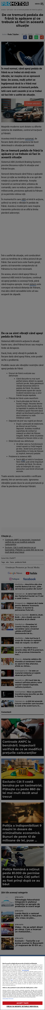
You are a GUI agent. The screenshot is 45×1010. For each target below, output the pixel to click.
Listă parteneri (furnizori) (7, 998)
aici (12, 979)
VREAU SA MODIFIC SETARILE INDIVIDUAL (22, 1006)
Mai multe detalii (25, 970)
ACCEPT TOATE (22, 1003)
